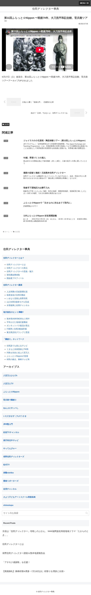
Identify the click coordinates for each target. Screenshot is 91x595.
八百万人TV (8, 384)
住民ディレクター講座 (12, 285)
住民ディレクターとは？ (13, 258)
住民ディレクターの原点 (17, 268)
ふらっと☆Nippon (11, 392)
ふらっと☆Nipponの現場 (17, 356)
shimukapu (8, 505)
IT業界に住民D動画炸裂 (17, 329)
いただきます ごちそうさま (15, 416)
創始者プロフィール (15, 278)
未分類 (7, 124)
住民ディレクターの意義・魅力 (20, 271)
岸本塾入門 (8, 424)
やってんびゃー (10, 448)
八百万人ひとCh (10, 375)
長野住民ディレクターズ (13, 457)
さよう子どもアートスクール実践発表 (19, 497)
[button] (87, 513)
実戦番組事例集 (13, 275)
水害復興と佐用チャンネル (18, 305)
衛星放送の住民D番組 (16, 295)
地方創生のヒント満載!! (13, 312)
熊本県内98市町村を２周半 (18, 319)
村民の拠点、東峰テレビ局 (18, 359)
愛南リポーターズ (10, 481)
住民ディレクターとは (16, 265)
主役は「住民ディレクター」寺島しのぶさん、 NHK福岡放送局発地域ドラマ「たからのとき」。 (45, 533)
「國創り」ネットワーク (13, 339)
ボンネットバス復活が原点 (18, 326)
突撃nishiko (8, 473)
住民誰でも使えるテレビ (17, 346)
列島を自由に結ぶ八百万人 (18, 353)
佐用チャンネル (10, 489)
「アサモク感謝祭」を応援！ (16, 562)
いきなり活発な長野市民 (17, 298)
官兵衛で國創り (10, 400)
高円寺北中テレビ (10, 440)
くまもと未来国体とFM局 (17, 349)
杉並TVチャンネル (11, 432)
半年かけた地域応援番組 (17, 322)
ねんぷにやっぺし (10, 408)
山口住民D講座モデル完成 (18, 302)
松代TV (6, 465)
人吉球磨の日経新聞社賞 (17, 292)
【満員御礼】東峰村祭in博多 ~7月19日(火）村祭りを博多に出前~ (33, 571)
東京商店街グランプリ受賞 (18, 332)
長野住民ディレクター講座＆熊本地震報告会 (23, 553)
